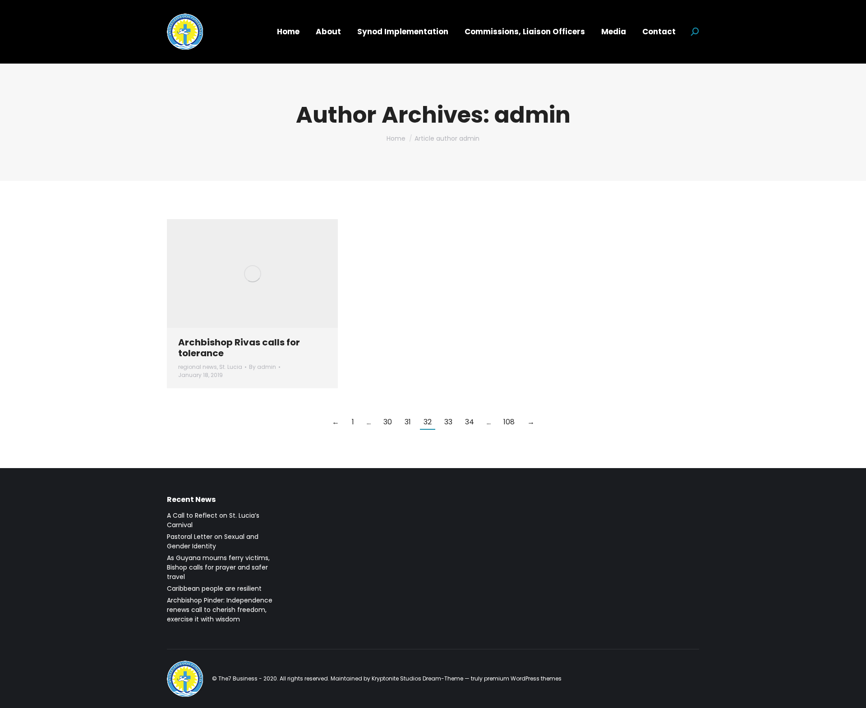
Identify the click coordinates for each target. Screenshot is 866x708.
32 (428, 422)
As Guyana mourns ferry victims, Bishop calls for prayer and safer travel (218, 567)
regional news (197, 367)
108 (509, 422)
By (262, 367)
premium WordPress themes (523, 678)
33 (448, 422)
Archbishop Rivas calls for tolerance (239, 347)
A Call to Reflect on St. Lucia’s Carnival (213, 520)
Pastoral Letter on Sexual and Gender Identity (212, 541)
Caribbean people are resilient (214, 588)
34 (469, 422)
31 (408, 422)
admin (532, 115)
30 (387, 422)
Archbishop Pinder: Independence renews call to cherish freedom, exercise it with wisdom (219, 610)
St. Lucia (230, 367)
